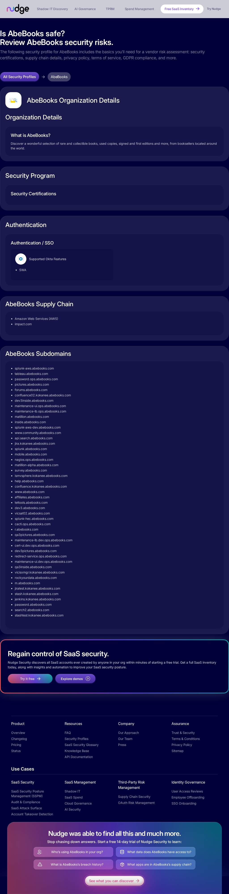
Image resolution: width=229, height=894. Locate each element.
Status (16, 751)
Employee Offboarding (188, 797)
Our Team (125, 739)
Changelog (19, 739)
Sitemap (178, 751)
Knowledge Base (77, 751)
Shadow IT (72, 791)
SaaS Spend (74, 797)
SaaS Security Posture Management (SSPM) (27, 793)
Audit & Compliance (25, 802)
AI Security (73, 809)
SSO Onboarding (184, 803)
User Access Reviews (187, 791)
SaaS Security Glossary (82, 745)
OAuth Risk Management (136, 803)
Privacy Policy (182, 745)
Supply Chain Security (134, 796)
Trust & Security (183, 733)
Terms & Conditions (186, 739)
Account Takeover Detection (32, 814)
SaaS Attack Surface (26, 808)
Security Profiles (76, 739)
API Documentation (79, 757)
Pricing (16, 745)
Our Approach (128, 733)
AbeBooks (59, 76)
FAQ (68, 733)
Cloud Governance (78, 803)
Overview (18, 733)
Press (122, 745)
